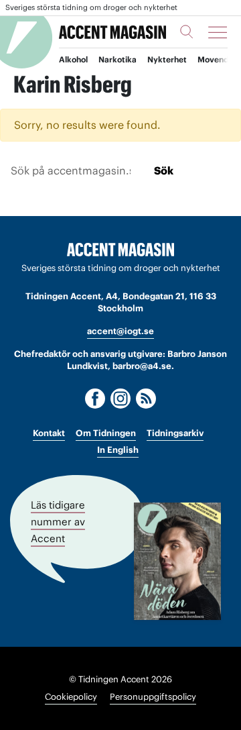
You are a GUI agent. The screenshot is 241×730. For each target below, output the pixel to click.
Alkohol (73, 59)
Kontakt (49, 433)
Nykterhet (167, 59)
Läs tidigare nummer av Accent (58, 521)
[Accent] (120, 250)
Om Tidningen (106, 433)
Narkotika (117, 59)
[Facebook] (95, 398)
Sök (163, 170)
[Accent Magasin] (112, 32)
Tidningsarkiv (175, 433)
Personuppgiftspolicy (153, 696)
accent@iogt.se (120, 331)
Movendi (214, 59)
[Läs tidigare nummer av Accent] (177, 561)
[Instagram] (120, 398)
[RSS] (146, 398)
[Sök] (187, 31)
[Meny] (218, 32)
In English (118, 450)
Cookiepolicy (71, 696)
